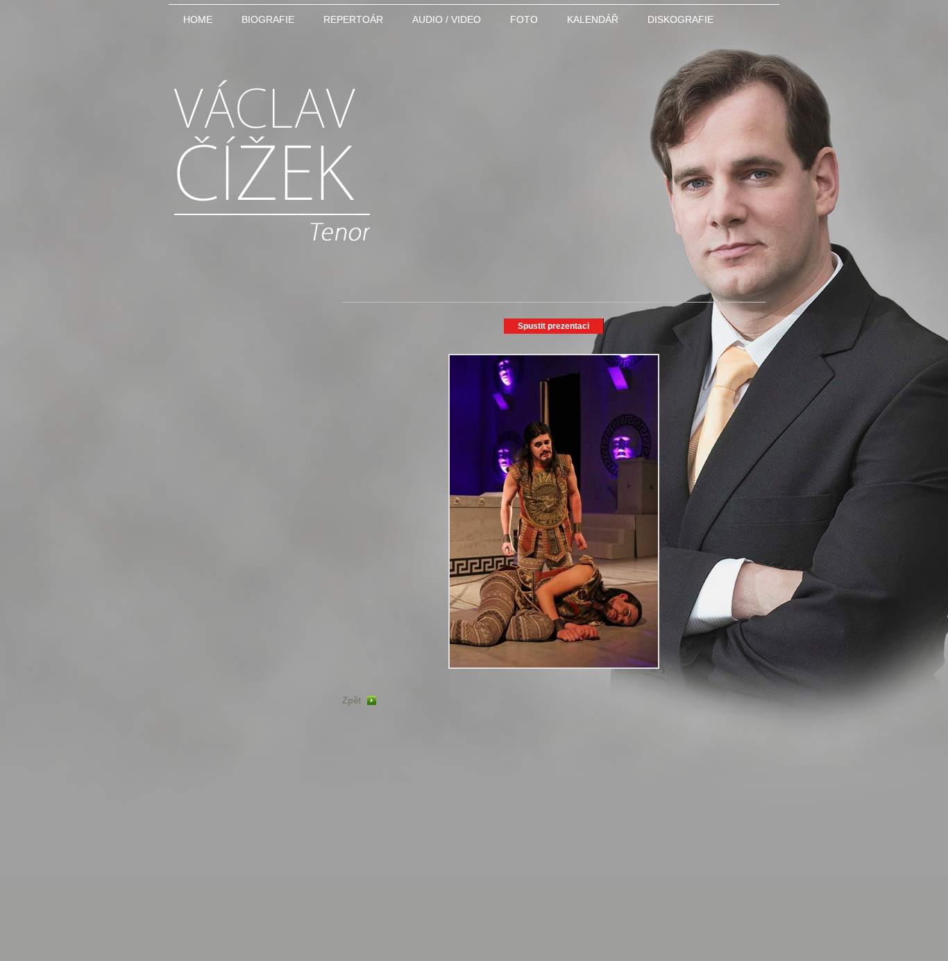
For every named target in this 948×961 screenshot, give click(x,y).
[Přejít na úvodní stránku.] (271, 231)
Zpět (351, 700)
